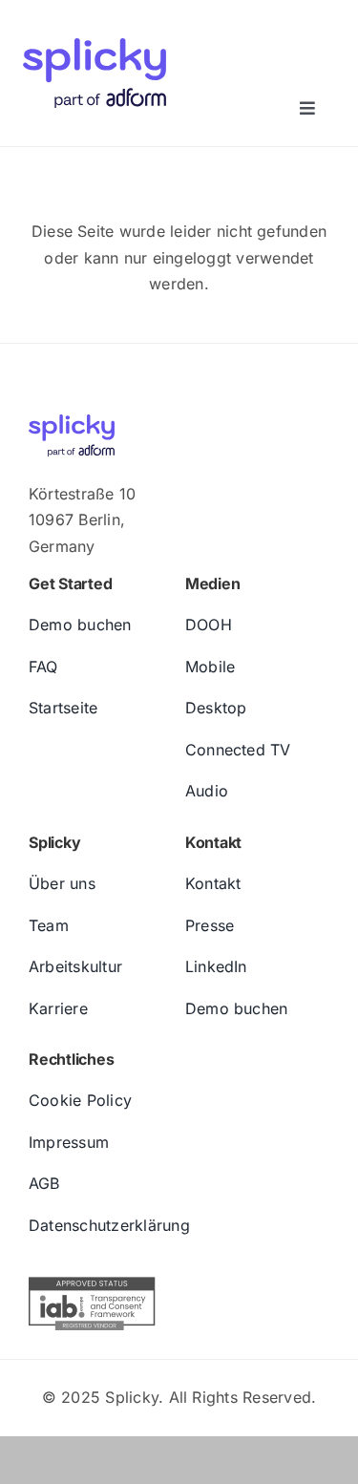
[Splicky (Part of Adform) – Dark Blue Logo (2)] (94, 26)
